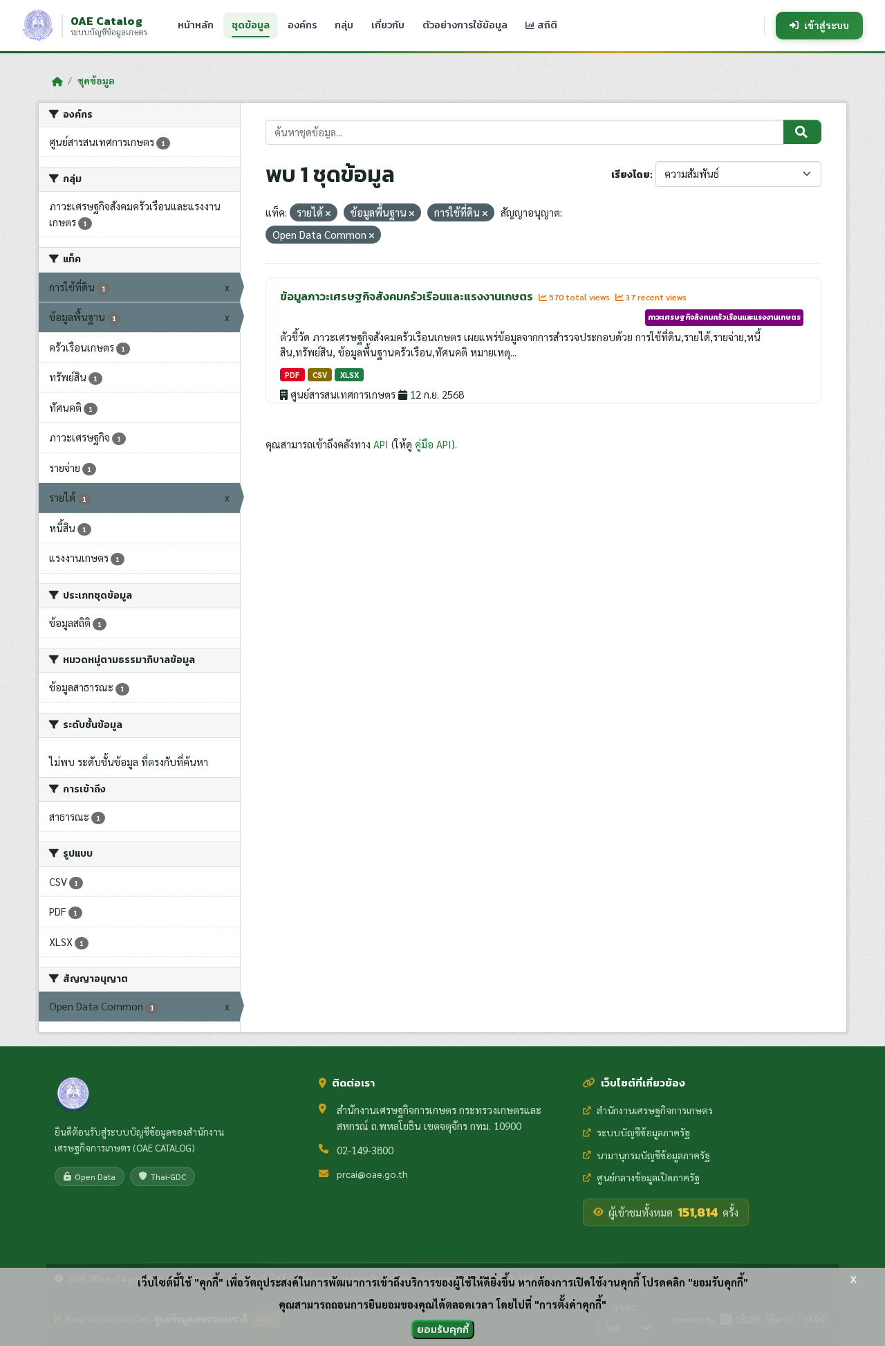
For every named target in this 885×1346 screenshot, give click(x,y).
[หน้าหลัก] (57, 81)
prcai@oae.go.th (372, 1173)
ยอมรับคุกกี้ (443, 1329)
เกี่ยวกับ (387, 25)
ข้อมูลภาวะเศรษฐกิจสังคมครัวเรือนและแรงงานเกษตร (407, 296)
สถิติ (546, 25)
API (381, 444)
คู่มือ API (433, 444)
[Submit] (802, 132)
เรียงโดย (630, 174)
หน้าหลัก (196, 25)
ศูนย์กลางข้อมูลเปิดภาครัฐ (648, 1177)
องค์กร (302, 25)
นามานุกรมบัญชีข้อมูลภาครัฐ (653, 1155)
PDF (292, 375)
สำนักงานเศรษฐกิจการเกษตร (655, 1110)
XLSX (349, 375)
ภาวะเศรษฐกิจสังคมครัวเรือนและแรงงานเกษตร (724, 316)
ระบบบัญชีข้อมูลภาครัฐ (643, 1132)
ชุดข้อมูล (251, 25)
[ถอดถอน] (328, 213)
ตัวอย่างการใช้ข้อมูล (464, 25)
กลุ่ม (344, 25)
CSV (320, 375)
